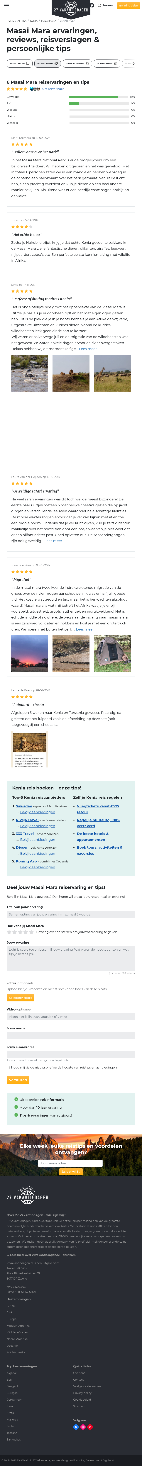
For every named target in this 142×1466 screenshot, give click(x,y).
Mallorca (12, 1419)
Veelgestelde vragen (87, 1386)
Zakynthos (14, 1439)
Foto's (11, 983)
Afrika (22, 20)
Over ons (79, 1373)
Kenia (34, 20)
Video (11, 1009)
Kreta (10, 1413)
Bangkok (13, 1386)
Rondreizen (105, 63)
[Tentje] (112, 653)
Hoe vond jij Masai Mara (25, 926)
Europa (11, 1319)
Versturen (18, 1080)
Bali (9, 1379)
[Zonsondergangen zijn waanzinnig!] (29, 653)
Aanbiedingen (75, 63)
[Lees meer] (86, 349)
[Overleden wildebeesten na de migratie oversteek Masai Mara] (29, 373)
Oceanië (12, 1345)
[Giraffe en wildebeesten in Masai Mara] (112, 373)
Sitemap (78, 1406)
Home (10, 20)
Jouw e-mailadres (20, 1047)
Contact (78, 1379)
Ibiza (10, 1406)
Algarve (12, 1373)
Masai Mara (48, 20)
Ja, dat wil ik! (71, 1171)
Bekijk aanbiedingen (37, 812)
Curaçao (12, 1393)
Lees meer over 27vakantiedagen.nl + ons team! (43, 1255)
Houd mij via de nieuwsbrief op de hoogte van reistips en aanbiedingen (64, 1067)
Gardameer (14, 1399)
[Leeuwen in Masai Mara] (71, 373)
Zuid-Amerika (16, 1352)
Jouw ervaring (18, 942)
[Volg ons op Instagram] (83, 1426)
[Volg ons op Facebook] (91, 5)
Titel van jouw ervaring (25, 907)
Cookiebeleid (82, 1399)
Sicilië (10, 1426)
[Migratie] (71, 653)
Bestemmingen (19, 1299)
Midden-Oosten (17, 1332)
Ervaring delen (128, 5)
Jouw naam (16, 1028)
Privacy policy (82, 1393)
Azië (9, 1312)
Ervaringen (45, 63)
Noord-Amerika (17, 1339)
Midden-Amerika (18, 1325)
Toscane (12, 1433)
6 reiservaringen (53, 89)
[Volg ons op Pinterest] (90, 1426)
